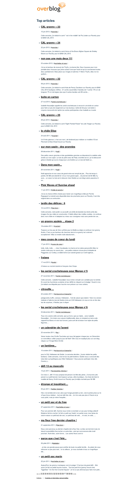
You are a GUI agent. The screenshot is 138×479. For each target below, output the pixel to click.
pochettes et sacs (61, 63)
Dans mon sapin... (51, 164)
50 (50, 473)
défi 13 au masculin (52, 366)
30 (45, 473)
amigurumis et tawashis (63, 294)
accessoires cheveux (59, 371)
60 (71, 473)
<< (38, 473)
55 (61, 473)
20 (43, 473)
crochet (55, 135)
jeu (57, 332)
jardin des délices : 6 (53, 203)
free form (55, 208)
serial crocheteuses (59, 101)
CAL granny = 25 (50, 115)
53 (56, 473)
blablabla (56, 443)
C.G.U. (39, 478)
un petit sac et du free (54, 402)
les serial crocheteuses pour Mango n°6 (64, 307)
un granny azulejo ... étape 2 (57, 221)
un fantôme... (48, 345)
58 (67, 473)
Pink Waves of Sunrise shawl (58, 185)
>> (75, 473)
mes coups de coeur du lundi (58, 239)
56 (63, 473)
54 (58, 473)
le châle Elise (48, 130)
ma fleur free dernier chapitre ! (59, 420)
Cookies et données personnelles (56, 478)
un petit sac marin (51, 456)
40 (48, 473)
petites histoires (57, 389)
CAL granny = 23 (50, 26)
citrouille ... (47, 289)
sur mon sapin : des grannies (58, 146)
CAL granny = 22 (50, 78)
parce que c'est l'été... (53, 438)
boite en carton (50, 97)
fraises (45, 257)
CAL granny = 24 (50, 42)
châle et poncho (57, 190)
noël (57, 151)
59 (69, 473)
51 (52, 473)
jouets (54, 262)
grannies (55, 31)
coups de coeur (57, 244)
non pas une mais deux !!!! (56, 58)
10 (41, 473)
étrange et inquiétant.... (54, 384)
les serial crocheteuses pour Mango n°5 (64, 271)
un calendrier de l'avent (54, 327)
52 (54, 473)
